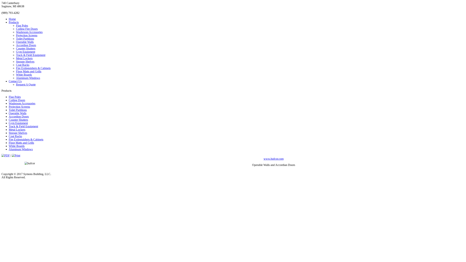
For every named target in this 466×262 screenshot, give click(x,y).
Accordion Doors (26, 45)
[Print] (16, 155)
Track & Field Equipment (30, 55)
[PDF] (5, 155)
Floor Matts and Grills (28, 71)
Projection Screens (26, 35)
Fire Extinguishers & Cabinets (33, 68)
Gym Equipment (25, 51)
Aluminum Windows (28, 78)
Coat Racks (22, 64)
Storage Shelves (25, 61)
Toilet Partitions (25, 38)
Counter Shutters (25, 48)
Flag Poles (22, 25)
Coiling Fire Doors (27, 28)
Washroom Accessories (29, 32)
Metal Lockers (24, 58)
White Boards (24, 74)
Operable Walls (25, 41)
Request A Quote (26, 84)
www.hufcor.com (274, 158)
